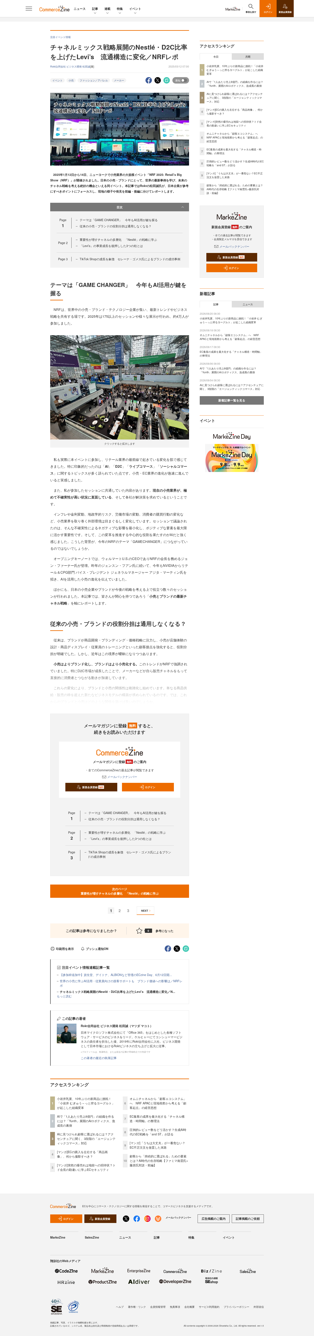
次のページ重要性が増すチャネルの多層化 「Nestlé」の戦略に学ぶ (120, 891)
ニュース (80, 8)
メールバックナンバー (122, 777)
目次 (120, 207)
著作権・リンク (137, 1306)
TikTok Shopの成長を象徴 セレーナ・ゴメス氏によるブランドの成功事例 (130, 259)
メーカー (119, 80)
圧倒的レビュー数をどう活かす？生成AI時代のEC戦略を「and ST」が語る (158, 1131)
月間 (247, 57)
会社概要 (189, 1306)
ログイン (150, 787)
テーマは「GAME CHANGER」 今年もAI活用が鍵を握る (119, 220)
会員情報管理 (158, 1306)
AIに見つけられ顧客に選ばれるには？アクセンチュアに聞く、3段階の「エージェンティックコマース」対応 (86, 1138)
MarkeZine (57, 1237)
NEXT (144, 911)
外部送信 (259, 1306)
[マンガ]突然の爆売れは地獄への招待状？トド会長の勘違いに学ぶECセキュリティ (86, 1167)
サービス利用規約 (209, 1306)
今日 (216, 57)
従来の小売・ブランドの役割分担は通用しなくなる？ (115, 226)
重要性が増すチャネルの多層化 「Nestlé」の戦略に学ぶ (118, 239)
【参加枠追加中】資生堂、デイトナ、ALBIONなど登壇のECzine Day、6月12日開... (116, 975)
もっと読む (64, 996)
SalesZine (92, 1237)
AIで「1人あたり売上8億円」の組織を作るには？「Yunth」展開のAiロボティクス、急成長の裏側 (86, 1120)
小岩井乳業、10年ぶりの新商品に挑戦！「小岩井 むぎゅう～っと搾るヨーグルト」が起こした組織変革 (86, 1103)
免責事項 (175, 1306)
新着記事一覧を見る (231, 400)
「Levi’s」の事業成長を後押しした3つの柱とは (111, 246)
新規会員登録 (92, 787)
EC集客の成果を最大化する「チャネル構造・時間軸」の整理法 (157, 1118)
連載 (107, 8)
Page (63, 243)
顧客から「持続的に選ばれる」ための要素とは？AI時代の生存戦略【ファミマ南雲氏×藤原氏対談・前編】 (159, 1160)
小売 (71, 80)
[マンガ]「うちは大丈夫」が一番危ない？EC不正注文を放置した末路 (157, 1145)
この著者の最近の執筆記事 (99, 1058)
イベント (135, 8)
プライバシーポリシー (236, 1306)
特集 (120, 8)
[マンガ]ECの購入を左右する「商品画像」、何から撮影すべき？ (82, 1154)
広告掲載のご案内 (214, 1218)
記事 (95, 8)
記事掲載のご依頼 (248, 1218)
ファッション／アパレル (94, 80)
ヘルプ (120, 1306)
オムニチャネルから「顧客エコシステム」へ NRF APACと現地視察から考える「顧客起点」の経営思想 (158, 1103)
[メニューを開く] (28, 8)
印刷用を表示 (65, 949)
